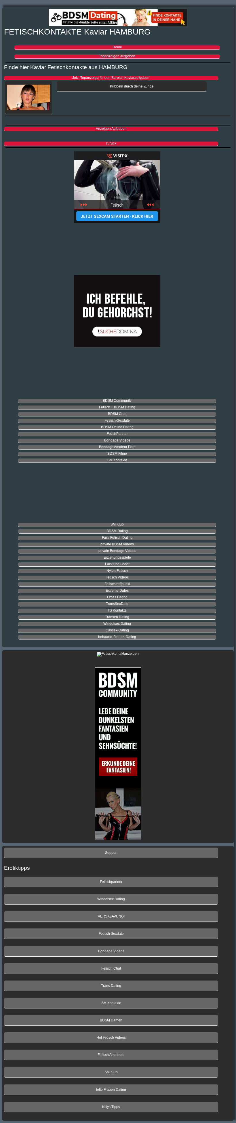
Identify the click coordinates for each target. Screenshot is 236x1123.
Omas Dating (117, 597)
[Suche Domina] (117, 311)
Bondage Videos (117, 440)
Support (111, 852)
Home (117, 47)
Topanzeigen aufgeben (117, 56)
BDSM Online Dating (117, 427)
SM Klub (117, 524)
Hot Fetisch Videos (111, 1037)
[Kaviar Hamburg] (28, 97)
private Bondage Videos (117, 551)
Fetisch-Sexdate (117, 420)
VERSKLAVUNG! (111, 916)
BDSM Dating (117, 531)
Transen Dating (117, 617)
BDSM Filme (117, 453)
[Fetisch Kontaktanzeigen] (117, 187)
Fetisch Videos (117, 577)
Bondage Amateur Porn (117, 447)
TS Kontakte (117, 610)
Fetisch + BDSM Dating (117, 407)
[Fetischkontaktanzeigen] (118, 654)
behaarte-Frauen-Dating (117, 637)
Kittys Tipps (111, 1107)
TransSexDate (117, 604)
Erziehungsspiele (117, 557)
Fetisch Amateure (111, 1055)
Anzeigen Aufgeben (111, 128)
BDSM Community (117, 400)
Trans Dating (111, 985)
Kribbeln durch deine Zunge (132, 86)
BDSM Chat (117, 414)
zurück (111, 143)
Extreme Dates (117, 590)
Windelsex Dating (117, 623)
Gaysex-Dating (117, 630)
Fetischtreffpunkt (117, 584)
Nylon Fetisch (117, 570)
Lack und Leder (117, 564)
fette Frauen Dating (111, 1089)
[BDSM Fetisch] (118, 18)
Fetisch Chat (111, 968)
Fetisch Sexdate (111, 933)
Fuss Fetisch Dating (117, 537)
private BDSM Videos (117, 544)
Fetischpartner (111, 882)
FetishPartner (117, 433)
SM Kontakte (117, 460)
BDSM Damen (111, 1020)
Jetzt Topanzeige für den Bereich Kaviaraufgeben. (111, 77)
